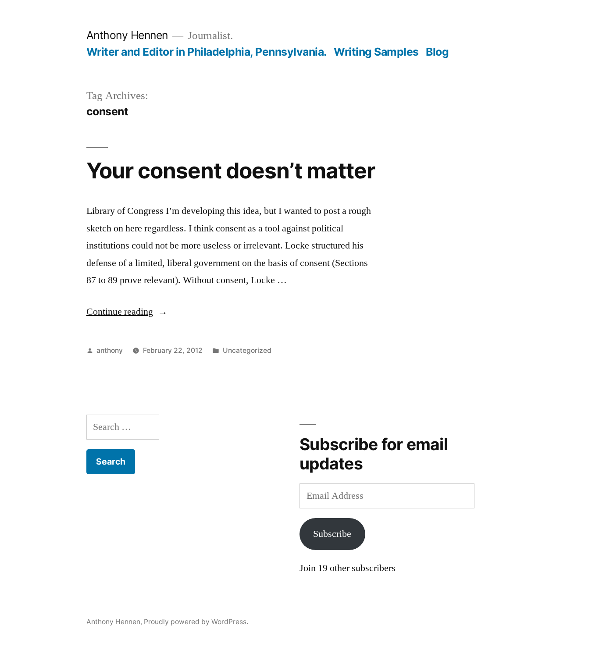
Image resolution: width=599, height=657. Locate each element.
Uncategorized (247, 350)
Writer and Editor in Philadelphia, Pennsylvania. (206, 51)
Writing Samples (376, 51)
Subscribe (332, 534)
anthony (109, 350)
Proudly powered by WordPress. (196, 622)
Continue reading (127, 311)
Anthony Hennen (127, 35)
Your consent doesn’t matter (230, 170)
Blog (437, 51)
